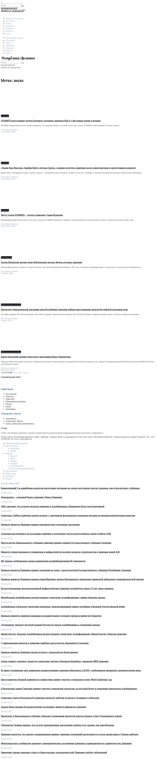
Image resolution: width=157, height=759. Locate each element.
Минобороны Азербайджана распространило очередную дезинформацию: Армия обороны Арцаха (53, 597)
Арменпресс (11, 418)
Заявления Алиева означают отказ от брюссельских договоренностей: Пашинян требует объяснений (54, 752)
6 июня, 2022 (6, 320)
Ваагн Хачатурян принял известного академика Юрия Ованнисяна (36, 356)
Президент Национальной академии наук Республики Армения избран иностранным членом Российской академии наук (64, 309)
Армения (14, 448)
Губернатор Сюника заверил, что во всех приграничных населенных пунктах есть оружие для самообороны (57, 725)
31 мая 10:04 (6, 511)
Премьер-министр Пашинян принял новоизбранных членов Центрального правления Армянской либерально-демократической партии (72, 579)
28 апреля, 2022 (8, 370)
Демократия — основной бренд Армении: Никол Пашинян (31, 497)
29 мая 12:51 (6, 748)
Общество (9, 28)
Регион (8, 23)
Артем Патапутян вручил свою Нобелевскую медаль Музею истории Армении (41, 262)
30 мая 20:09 (6, 575)
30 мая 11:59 (6, 629)
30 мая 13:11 (6, 593)
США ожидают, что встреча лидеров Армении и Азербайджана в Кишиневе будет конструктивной (52, 506)
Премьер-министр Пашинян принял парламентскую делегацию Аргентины (40, 524)
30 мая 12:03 (6, 611)
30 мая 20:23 (6, 538)
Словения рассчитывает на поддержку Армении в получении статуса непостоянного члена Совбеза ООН (56, 533)
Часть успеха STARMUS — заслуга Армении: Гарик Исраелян (32, 215)
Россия (13, 456)
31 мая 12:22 (6, 493)
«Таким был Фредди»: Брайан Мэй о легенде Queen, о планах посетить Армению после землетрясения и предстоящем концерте (68, 168)
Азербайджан (16, 466)
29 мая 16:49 (6, 693)
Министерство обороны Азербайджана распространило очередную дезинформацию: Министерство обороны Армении (64, 634)
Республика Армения (9, 129)
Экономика (10, 26)
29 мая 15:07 (6, 711)
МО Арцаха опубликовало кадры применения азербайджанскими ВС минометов (43, 561)
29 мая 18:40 (6, 684)
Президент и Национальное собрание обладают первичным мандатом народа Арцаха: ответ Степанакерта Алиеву (61, 716)
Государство (10, 21)
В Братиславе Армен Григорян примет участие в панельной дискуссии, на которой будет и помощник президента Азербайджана (69, 688)
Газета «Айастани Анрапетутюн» (20, 423)
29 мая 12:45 (6, 757)
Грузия (13, 461)
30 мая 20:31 (6, 520)
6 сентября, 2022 (8, 179)
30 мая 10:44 (6, 638)
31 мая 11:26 (6, 502)
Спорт (8, 33)
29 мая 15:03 (6, 720)
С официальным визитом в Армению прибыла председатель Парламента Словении (45, 643)
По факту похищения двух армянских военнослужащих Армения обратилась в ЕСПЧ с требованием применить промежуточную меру (71, 670)
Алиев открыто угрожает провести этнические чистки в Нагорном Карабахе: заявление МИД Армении (54, 661)
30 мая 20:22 (6, 547)
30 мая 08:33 (6, 666)
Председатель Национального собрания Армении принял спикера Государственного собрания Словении (56, 542)
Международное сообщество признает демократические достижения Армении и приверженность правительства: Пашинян (66, 743)
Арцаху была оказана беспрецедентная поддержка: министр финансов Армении (43, 707)
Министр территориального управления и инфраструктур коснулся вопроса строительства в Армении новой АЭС (60, 552)
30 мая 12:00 (6, 620)
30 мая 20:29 (6, 529)
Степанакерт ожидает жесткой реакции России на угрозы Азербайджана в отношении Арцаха (50, 624)
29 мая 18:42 (6, 675)
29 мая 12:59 (6, 739)
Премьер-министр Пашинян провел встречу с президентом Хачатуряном (39, 652)
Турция (13, 463)
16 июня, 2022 (7, 273)
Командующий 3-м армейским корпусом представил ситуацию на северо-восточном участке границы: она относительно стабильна (70, 488)
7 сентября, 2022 (8, 131)
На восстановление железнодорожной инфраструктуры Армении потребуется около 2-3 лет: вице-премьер (57, 588)
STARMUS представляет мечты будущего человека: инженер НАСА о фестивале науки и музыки (51, 120)
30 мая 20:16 (6, 566)
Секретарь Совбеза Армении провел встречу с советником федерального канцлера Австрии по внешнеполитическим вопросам (68, 515)
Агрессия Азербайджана (22, 468)
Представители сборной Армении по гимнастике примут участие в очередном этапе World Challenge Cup (56, 679)
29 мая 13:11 (6, 730)
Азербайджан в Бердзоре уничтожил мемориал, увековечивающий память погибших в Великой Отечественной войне (63, 606)
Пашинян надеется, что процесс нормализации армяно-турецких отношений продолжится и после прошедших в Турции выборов (69, 734)
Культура (9, 31)
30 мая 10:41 (6, 648)
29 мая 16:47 (6, 702)
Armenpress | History (14, 421)
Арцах (13, 451)
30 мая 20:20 (6, 556)
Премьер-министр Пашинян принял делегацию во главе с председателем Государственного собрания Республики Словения (66, 570)
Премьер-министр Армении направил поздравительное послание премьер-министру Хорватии (51, 615)
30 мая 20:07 (6, 584)
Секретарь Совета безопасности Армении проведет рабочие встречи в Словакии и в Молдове (50, 697)
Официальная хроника (14, 18)
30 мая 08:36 (6, 657)
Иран (12, 458)
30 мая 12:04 (6, 602)
